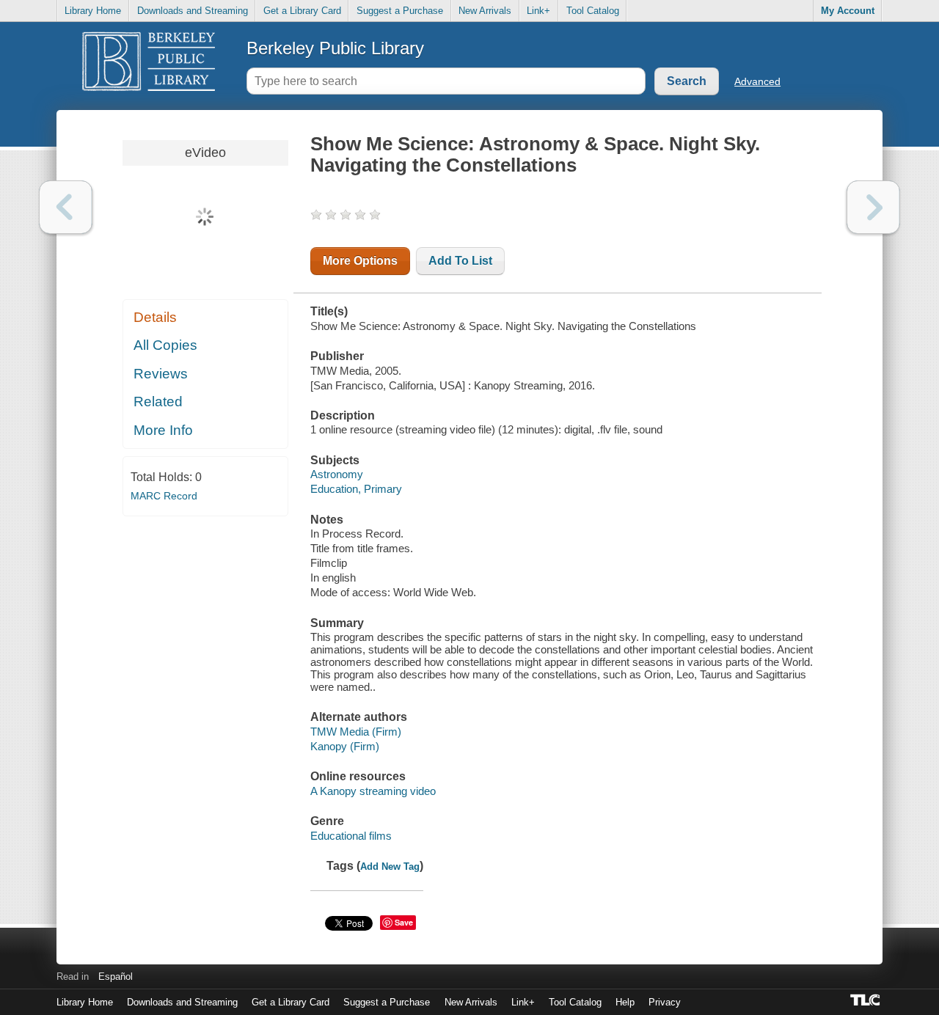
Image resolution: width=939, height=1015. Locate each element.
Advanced (757, 81)
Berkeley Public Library (335, 48)
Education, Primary (356, 489)
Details (155, 317)
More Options (360, 260)
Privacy (664, 1002)
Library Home (93, 10)
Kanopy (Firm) (344, 746)
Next (873, 207)
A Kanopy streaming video (373, 791)
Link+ (538, 10)
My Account (847, 10)
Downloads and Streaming (192, 10)
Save (404, 922)
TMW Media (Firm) (355, 731)
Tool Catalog (592, 10)
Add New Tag (390, 866)
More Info (163, 430)
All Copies (165, 345)
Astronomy (336, 474)
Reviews (161, 373)
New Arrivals (484, 10)
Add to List (460, 260)
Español (115, 976)
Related (158, 401)
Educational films (351, 835)
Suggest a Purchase (400, 10)
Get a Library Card (302, 10)
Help (625, 1002)
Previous (65, 207)
